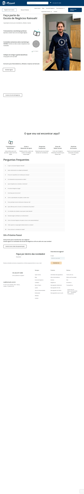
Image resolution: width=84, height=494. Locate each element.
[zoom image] (79, 15)
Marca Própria (38, 285)
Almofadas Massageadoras (57, 274)
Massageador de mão (55, 287)
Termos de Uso (69, 274)
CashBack (37, 282)
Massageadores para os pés (57, 293)
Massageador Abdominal (56, 285)
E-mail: (52, 255)
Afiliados (37, 295)
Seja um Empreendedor (40, 290)
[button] (34, 166)
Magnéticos (53, 282)
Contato (36, 298)
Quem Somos (38, 274)
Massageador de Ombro (56, 290)
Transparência (69, 285)
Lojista (36, 287)
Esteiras (52, 280)
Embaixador (37, 293)
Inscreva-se (56, 263)
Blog (36, 277)
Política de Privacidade (71, 277)
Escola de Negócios (39, 280)
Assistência (68, 282)
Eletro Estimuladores (55, 277)
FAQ (67, 280)
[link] (62, 42)
